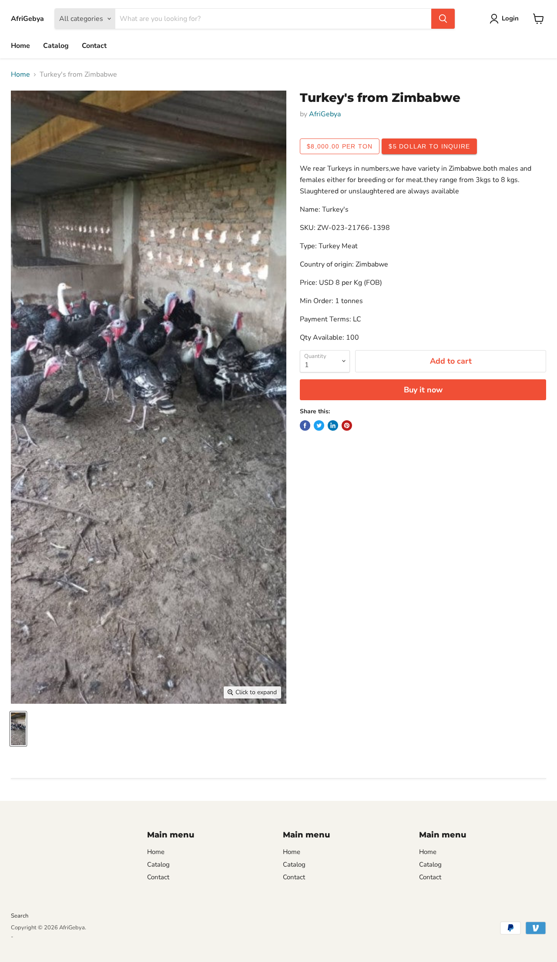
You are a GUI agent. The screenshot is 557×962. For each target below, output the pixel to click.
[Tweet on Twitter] (319, 425)
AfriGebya (325, 114)
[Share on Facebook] (305, 425)
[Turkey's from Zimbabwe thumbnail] (18, 729)
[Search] (443, 19)
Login (510, 18)
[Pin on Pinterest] (347, 425)
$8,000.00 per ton (339, 146)
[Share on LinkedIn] (333, 425)
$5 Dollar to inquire (429, 146)
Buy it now (423, 390)
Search (19, 916)
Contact (94, 46)
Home (20, 46)
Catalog (56, 46)
